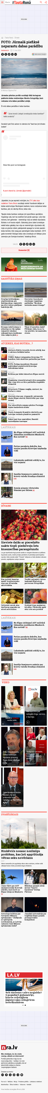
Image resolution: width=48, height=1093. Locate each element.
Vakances (23, 1084)
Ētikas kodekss (14, 1084)
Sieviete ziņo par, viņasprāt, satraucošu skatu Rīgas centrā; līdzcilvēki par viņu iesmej (26, 398)
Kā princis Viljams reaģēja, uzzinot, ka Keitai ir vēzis (25, 390)
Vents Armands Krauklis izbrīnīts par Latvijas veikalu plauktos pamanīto (25, 413)
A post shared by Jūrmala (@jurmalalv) (17, 191)
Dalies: (15, 244)
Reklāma (10, 1081)
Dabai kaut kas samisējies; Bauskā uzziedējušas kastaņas (23, 420)
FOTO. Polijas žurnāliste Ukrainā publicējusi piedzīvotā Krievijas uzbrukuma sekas (22, 366)
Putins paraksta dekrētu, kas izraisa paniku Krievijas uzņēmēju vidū (30, 448)
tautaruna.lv (5, 50)
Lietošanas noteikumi (36, 1081)
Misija (15, 1081)
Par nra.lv (4, 1081)
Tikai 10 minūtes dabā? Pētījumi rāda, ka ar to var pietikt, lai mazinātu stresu (35, 330)
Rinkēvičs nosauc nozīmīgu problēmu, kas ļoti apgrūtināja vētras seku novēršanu (22, 854)
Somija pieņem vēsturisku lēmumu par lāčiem (26, 489)
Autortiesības (5, 1084)
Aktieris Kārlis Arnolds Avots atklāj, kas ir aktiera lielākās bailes (26, 351)
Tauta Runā (9, 38)
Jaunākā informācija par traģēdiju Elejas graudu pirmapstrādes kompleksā (35, 917)
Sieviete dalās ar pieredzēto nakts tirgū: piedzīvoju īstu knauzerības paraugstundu (20, 545)
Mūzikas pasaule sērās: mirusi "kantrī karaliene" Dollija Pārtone (35, 889)
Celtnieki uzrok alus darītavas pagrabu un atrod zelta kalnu (10, 607)
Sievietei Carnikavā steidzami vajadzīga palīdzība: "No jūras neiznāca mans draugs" (35, 302)
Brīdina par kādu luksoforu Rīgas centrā (26, 374)
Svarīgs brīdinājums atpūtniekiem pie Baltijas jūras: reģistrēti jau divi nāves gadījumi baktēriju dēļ (11, 303)
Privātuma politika (23, 1081)
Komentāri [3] (24, 250)
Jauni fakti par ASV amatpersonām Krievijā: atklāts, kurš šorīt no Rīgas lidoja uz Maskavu (12, 889)
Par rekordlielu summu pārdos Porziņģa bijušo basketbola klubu (25, 406)
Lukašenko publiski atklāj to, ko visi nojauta (29, 461)
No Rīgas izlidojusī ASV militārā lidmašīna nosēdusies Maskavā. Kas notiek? (29, 434)
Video (5, 682)
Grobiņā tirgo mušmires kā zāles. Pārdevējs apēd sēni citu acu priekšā (35, 607)
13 (15, 479)
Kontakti (29, 1084)
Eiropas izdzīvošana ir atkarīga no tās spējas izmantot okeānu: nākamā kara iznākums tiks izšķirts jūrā (11, 331)
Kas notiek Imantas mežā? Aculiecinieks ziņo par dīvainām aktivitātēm (10, 582)
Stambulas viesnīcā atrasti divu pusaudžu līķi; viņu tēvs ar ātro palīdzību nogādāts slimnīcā (26, 382)
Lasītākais (8, 427)
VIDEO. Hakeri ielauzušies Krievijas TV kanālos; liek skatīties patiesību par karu (26, 358)
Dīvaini (17, 38)
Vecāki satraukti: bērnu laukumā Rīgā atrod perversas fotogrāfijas (35, 581)
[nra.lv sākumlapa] (7, 2)
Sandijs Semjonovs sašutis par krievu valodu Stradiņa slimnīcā (29, 475)
